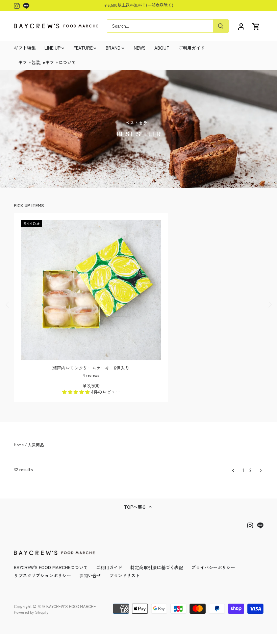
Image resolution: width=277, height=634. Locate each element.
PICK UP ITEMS (29, 205)
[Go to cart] (256, 26)
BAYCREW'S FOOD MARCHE (71, 606)
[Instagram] (17, 5)
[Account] (241, 26)
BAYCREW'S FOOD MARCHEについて (51, 567)
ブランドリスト (124, 575)
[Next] (269, 304)
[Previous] (7, 304)
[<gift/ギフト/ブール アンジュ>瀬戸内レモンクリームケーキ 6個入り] (91, 290)
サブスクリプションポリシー (42, 575)
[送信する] (220, 26)
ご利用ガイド (109, 567)
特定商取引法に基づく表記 (156, 567)
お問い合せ (90, 575)
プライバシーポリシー (213, 567)
